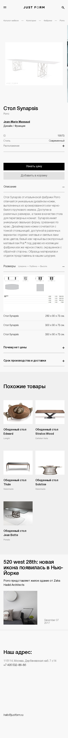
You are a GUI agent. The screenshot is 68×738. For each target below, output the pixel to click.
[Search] (63, 7)
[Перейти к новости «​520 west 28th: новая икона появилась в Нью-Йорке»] (20, 608)
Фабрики (48, 21)
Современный (57, 141)
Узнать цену (34, 166)
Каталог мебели (11, 21)
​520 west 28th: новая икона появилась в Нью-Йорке (33, 568)
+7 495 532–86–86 (14, 665)
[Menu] (4, 7)
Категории (31, 21)
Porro (62, 21)
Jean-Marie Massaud (16, 122)
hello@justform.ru (13, 715)
